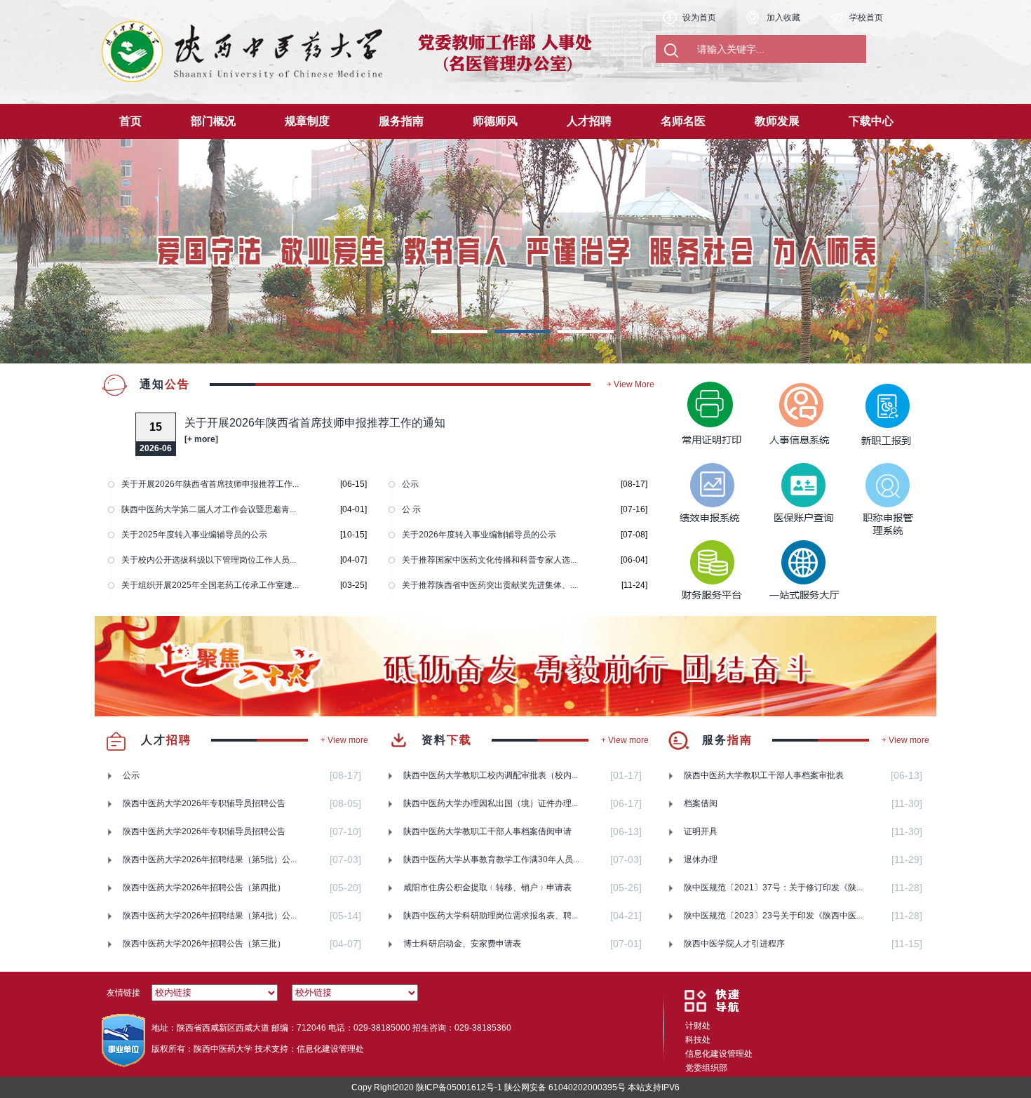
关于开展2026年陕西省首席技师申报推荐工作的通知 (314, 423)
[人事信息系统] (791, 405)
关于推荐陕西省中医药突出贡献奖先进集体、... (489, 585)
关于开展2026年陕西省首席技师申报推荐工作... (210, 484)
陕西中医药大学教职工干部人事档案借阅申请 (487, 831)
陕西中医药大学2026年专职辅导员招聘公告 (204, 803)
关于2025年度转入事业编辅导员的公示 (194, 535)
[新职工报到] (875, 405)
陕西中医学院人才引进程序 (734, 944)
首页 (130, 121)
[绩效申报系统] (707, 490)
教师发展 (777, 121)
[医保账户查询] (791, 490)
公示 (410, 484)
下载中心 (871, 121)
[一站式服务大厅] (791, 574)
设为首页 (699, 17)
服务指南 (401, 121)
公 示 (411, 509)
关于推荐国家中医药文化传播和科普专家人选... (489, 560)
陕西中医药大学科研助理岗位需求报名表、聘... (490, 915)
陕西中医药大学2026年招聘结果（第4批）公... (210, 915)
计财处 (697, 1026)
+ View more (344, 740)
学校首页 (866, 17)
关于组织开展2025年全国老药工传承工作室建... (210, 585)
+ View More (630, 384)
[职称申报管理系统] (875, 490)
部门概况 (213, 121)
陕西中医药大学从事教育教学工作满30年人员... (491, 859)
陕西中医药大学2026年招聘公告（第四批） (204, 887)
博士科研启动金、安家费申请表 (462, 944)
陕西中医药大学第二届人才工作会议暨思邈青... (208, 509)
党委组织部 (706, 1068)
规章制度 (307, 121)
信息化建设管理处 (719, 1054)
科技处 (697, 1040)
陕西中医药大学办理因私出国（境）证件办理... (490, 803)
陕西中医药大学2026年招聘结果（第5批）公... (210, 859)
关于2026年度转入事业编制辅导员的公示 (479, 535)
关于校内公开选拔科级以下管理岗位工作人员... (208, 560)
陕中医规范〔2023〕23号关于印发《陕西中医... (773, 915)
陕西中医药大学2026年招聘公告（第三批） (204, 944)
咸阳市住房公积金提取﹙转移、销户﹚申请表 (487, 887)
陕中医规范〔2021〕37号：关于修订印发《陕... (773, 887)
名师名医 (683, 121)
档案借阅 (700, 803)
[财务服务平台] (707, 574)
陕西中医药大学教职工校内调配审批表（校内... (490, 775)
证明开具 (700, 831)
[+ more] (201, 439)
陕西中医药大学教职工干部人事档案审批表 (764, 775)
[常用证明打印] (707, 405)
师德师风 (495, 121)
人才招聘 (589, 121)
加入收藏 (783, 17)
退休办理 (700, 859)
